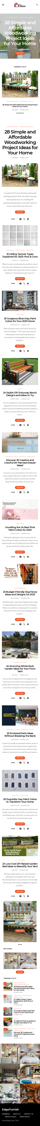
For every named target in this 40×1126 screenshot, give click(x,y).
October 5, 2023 (24, 48)
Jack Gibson (14, 739)
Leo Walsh (15, 260)
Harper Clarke (14, 399)
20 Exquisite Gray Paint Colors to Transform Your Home (20, 800)
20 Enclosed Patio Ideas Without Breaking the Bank (20, 734)
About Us (16, 1114)
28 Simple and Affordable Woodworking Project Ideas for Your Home (20, 33)
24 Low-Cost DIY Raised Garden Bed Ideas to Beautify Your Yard (20, 865)
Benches (20, 389)
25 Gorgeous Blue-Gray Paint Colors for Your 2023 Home (20, 320)
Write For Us (25, 1116)
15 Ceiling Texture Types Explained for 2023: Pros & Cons (20, 255)
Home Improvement (12, 17)
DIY (16, 860)
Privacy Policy (10, 1116)
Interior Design (19, 250)
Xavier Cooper (14, 598)
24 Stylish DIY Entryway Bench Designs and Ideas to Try (20, 394)
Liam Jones (15, 48)
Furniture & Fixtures (11, 456)
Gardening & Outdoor (20, 662)
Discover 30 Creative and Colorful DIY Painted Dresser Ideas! (20, 463)
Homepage (6, 1114)
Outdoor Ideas (25, 729)
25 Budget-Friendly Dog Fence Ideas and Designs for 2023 (20, 593)
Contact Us (28, 1114)
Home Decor (10, 250)
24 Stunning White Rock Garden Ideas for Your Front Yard (20, 669)
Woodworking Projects (26, 17)
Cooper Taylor (14, 324)
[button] (18, 56)
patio (32, 729)
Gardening (21, 860)
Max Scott (15, 675)
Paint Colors (29, 250)
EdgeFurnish (10, 1109)
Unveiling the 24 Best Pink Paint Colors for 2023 (20, 528)
